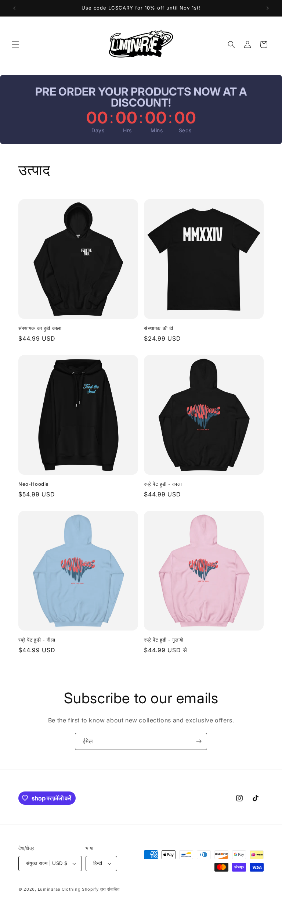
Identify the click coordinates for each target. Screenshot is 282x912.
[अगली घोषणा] (268, 8)
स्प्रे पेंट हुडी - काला (163, 484)
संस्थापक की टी (158, 328)
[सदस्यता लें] (199, 741)
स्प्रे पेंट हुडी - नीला (36, 640)
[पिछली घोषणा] (14, 8)
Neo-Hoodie (33, 484)
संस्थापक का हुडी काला (40, 328)
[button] (15, 44)
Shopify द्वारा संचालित (101, 889)
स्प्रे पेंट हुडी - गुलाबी (163, 640)
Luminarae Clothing (59, 889)
